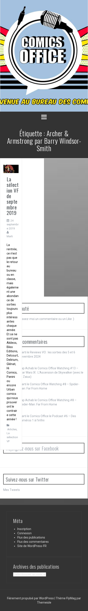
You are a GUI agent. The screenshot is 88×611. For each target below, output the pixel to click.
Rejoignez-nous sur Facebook (32, 448)
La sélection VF (12, 437)
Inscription (24, 529)
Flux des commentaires (33, 541)
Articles (12, 429)
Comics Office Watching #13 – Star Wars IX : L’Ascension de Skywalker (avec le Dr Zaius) (51, 372)
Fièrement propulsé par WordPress (30, 598)
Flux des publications (31, 537)
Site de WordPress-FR (32, 546)
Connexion (24, 533)
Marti (10, 236)
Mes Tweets (11, 490)
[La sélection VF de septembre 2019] (11, 168)
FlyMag (71, 598)
